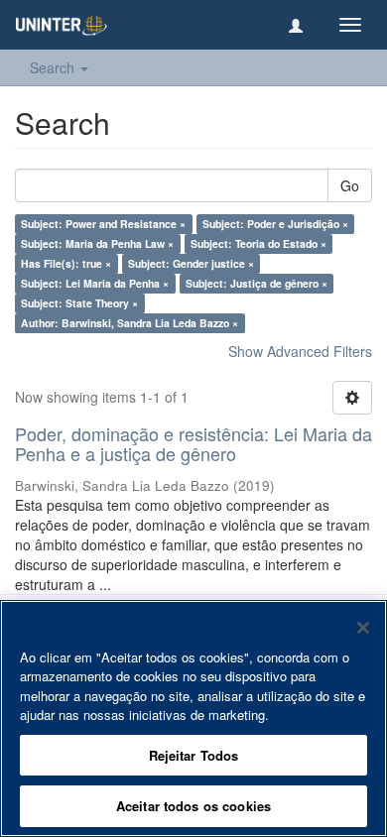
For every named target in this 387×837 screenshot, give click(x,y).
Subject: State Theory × (79, 303)
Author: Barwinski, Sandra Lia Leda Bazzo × (129, 322)
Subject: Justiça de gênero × (256, 283)
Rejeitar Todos (194, 755)
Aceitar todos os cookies (193, 805)
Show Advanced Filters (300, 351)
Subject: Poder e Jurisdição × (275, 223)
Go (349, 185)
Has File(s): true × (66, 263)
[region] (193, 718)
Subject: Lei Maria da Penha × (95, 283)
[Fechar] (363, 628)
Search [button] (54, 67)
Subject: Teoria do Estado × (258, 243)
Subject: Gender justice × (191, 263)
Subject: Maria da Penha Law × (97, 243)
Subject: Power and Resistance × (103, 223)
